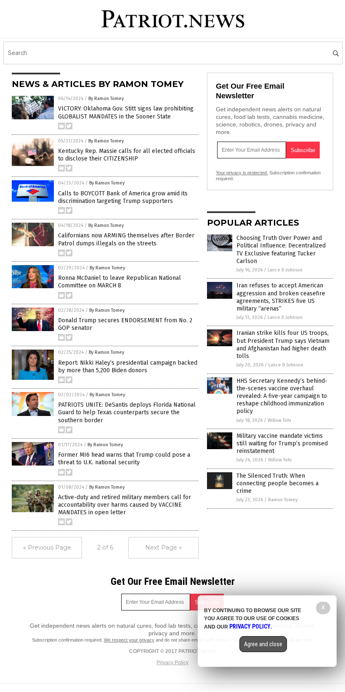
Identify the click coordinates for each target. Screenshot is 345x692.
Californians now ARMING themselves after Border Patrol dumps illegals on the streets (126, 239)
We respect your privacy (129, 639)
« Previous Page (47, 547)
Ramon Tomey (282, 500)
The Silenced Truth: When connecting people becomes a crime (277, 483)
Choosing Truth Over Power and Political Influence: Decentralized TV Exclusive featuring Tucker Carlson (281, 249)
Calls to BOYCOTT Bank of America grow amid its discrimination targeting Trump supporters (123, 197)
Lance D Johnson (285, 270)
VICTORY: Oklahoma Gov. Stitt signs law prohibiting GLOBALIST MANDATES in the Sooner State (126, 112)
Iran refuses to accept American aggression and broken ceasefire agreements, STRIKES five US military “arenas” (280, 297)
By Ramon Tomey (106, 98)
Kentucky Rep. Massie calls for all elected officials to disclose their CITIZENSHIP (126, 154)
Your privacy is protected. (242, 172)
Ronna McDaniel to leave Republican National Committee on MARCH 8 (119, 281)
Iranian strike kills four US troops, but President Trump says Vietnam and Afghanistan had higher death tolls (282, 344)
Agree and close (263, 644)
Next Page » (163, 547)
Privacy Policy (172, 663)
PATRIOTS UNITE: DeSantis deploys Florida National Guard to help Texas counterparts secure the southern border (127, 412)
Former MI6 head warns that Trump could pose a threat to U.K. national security (124, 458)
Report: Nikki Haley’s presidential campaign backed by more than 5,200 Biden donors (127, 366)
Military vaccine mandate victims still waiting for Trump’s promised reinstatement (282, 443)
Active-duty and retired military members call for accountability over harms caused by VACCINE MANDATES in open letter (124, 505)
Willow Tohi (279, 420)
